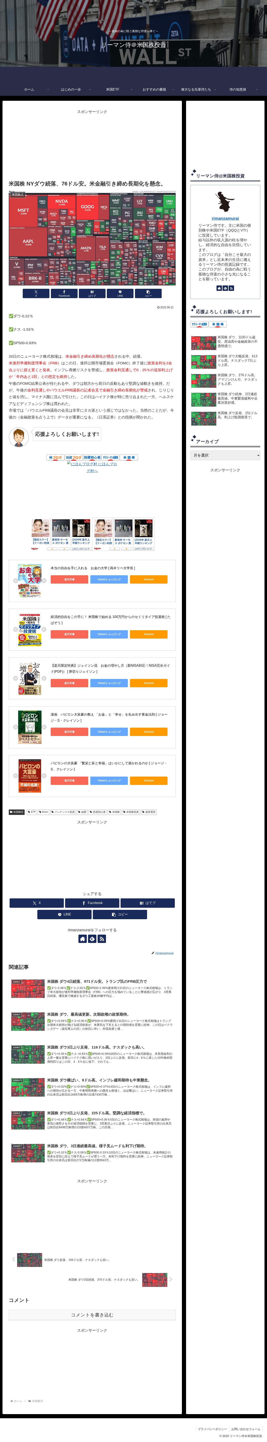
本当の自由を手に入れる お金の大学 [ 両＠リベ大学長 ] (93, 568)
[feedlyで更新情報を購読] (92, 939)
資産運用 (150, 812)
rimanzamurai (225, 218)
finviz (45, 812)
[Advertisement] (92, 144)
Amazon (149, 579)
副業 (83, 812)
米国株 (116, 812)
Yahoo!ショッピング (109, 579)
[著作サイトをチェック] (82, 939)
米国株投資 (132, 812)
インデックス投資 (65, 812)
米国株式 (18, 812)
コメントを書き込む (92, 1314)
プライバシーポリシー (212, 1429)
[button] (148, 293)
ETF (33, 812)
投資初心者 (99, 812)
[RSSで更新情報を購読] (102, 939)
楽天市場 (69, 579)
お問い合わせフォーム (246, 1429)
